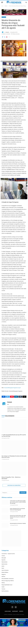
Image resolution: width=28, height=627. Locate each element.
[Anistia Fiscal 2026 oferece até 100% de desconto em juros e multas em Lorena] (5, 517)
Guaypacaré (15, 611)
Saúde (3, 586)
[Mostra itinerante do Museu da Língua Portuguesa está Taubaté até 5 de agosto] (14, 56)
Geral (3, 568)
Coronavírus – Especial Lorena (8, 553)
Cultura (3, 17)
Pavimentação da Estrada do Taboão (18, 523)
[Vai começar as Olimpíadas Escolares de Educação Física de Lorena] (14, 447)
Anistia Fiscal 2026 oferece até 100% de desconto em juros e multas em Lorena (18, 517)
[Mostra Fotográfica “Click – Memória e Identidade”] (14, 468)
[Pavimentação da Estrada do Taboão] (5, 525)
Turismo (3, 589)
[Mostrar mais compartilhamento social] (9, 37)
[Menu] (2, 2)
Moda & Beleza (5, 572)
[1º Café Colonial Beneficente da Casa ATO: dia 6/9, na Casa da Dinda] (14, 426)
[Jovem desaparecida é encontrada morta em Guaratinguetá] (5, 510)
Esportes (3, 559)
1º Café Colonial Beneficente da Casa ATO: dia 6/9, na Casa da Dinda (14, 435)
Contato (21, 611)
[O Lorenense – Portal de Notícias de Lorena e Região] (14, 2)
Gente (3, 566)
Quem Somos (8, 611)
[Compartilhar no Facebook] (3, 37)
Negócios (4, 574)
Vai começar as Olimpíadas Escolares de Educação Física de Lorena (14, 456)
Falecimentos (4, 562)
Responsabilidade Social (7, 584)
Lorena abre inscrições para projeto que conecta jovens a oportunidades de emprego (18, 502)
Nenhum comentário (6, 34)
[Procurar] (26, 2)
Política (3, 582)
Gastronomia (4, 564)
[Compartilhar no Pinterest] (7, 37)
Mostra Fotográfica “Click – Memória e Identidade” (11, 477)
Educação (4, 557)
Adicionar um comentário (14, 485)
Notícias (3, 576)
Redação (7, 32)
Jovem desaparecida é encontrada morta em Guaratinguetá (17, 509)
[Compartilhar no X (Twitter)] (5, 37)
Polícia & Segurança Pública (8, 580)
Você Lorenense (5, 591)
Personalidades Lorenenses (8, 578)
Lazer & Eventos (5, 570)
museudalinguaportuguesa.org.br (12, 387)
